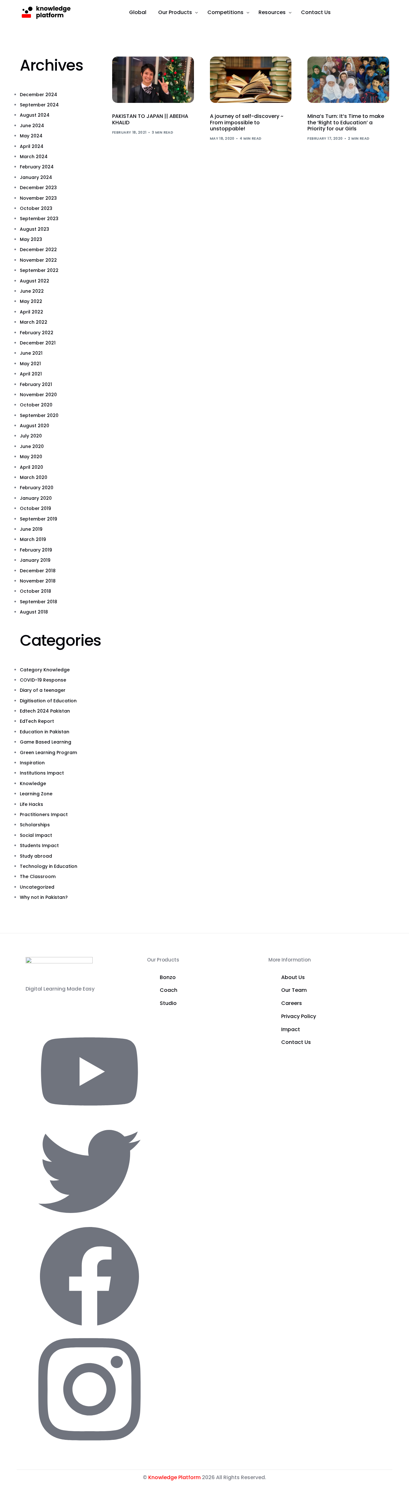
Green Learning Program (48, 752)
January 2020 (36, 498)
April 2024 (31, 146)
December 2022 (38, 249)
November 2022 (38, 260)
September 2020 (39, 415)
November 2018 (38, 581)
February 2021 (36, 384)
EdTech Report (37, 721)
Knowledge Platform (174, 1477)
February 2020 (36, 487)
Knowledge (33, 783)
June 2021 (31, 353)
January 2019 (35, 560)
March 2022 (33, 322)
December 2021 (38, 343)
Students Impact (39, 845)
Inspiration (32, 763)
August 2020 (34, 425)
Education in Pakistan (44, 732)
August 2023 (34, 229)
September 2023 (39, 218)
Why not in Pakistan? (44, 897)
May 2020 (31, 456)
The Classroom (38, 876)
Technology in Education (48, 866)
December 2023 (38, 187)
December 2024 (38, 94)
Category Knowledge (45, 670)
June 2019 (31, 529)
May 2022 (31, 301)
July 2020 (31, 436)
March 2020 (33, 477)
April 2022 (31, 312)
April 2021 (31, 374)
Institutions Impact (42, 773)
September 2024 (39, 105)
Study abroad (36, 856)
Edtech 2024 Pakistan (45, 711)
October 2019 (35, 508)
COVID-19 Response (43, 680)
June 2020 (32, 446)
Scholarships (35, 825)
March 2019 (33, 539)
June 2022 (32, 291)
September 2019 (38, 519)
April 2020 (31, 467)
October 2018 (35, 591)
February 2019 (36, 550)
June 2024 (32, 125)
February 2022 (36, 332)
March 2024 (34, 156)
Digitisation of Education (48, 701)
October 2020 (36, 405)
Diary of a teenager (43, 690)
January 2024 (36, 177)
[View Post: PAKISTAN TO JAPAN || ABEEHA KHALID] (153, 80)
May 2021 (30, 363)
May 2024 (31, 136)
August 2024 (35, 115)
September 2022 (39, 270)
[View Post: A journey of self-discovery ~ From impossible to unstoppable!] (251, 80)
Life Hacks (31, 804)
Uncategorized (37, 887)
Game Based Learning (45, 742)
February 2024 (37, 167)
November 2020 (38, 394)
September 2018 (38, 601)
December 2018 (38, 570)
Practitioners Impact (44, 814)
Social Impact (36, 835)
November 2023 (38, 198)
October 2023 (36, 208)
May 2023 (31, 239)
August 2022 (34, 281)
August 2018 (34, 612)
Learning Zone (36, 794)
